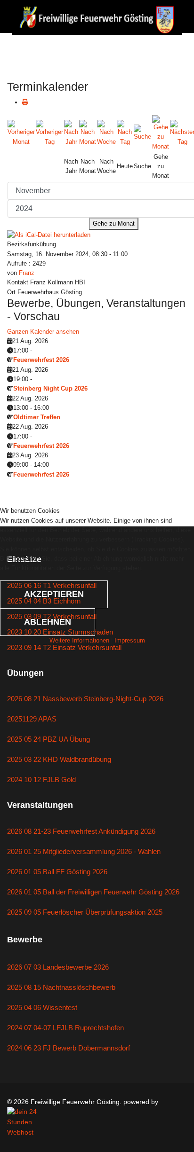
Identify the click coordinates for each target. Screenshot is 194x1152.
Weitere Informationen (79, 640)
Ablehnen (47, 622)
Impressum (129, 640)
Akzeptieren (54, 594)
